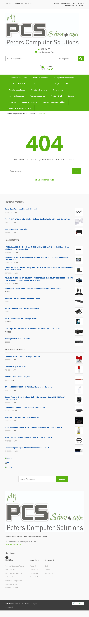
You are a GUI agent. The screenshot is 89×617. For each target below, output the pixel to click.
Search (62, 479)
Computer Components (64, 78)
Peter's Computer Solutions (16, 113)
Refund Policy (69, 6)
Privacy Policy (19, 3)
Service (71, 96)
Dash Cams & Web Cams (18, 84)
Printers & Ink (56, 96)
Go (76, 171)
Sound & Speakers (29, 102)
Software (12, 102)
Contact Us (28, 3)
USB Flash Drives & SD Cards (19, 108)
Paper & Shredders (16, 96)
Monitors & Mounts (39, 90)
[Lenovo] (8, 467)
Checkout (79, 3)
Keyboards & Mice (62, 84)
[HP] (7, 462)
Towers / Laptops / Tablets (54, 102)
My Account (49, 573)
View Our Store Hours (13, 544)
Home (32, 113)
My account (79, 6)
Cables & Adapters (40, 78)
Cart (73, 3)
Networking (58, 90)
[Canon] (8, 458)
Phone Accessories (37, 96)
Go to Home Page (45, 179)
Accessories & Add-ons (17, 78)
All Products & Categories (62, 3)
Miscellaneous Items (16, 90)
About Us (9, 3)
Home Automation (41, 84)
